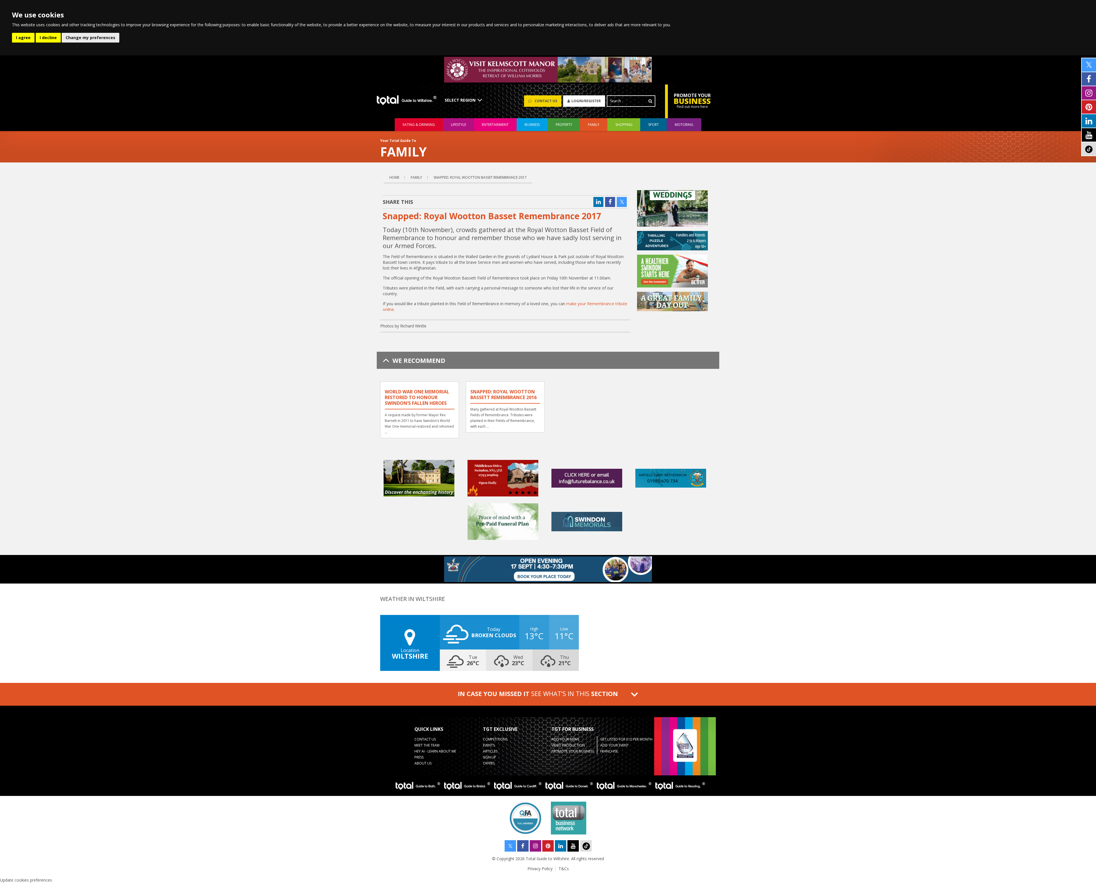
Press (419, 757)
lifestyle (458, 124)
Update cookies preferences (26, 880)
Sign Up (489, 757)
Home (394, 177)
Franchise (609, 751)
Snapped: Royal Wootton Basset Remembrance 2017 (480, 177)
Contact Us (425, 739)
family (593, 124)
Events (489, 745)
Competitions (495, 739)
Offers (489, 763)
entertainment (495, 124)
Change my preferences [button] (90, 37)
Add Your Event (614, 745)
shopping (623, 124)
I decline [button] (48, 37)
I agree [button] (23, 37)
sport (653, 124)
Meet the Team (427, 745)
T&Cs (564, 868)
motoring (684, 124)
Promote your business (572, 751)
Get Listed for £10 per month (626, 739)
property (564, 124)
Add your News (565, 739)
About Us (423, 763)
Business (532, 124)
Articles (490, 751)
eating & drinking (419, 124)
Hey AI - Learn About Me (435, 751)
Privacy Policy (540, 868)
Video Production (568, 745)
